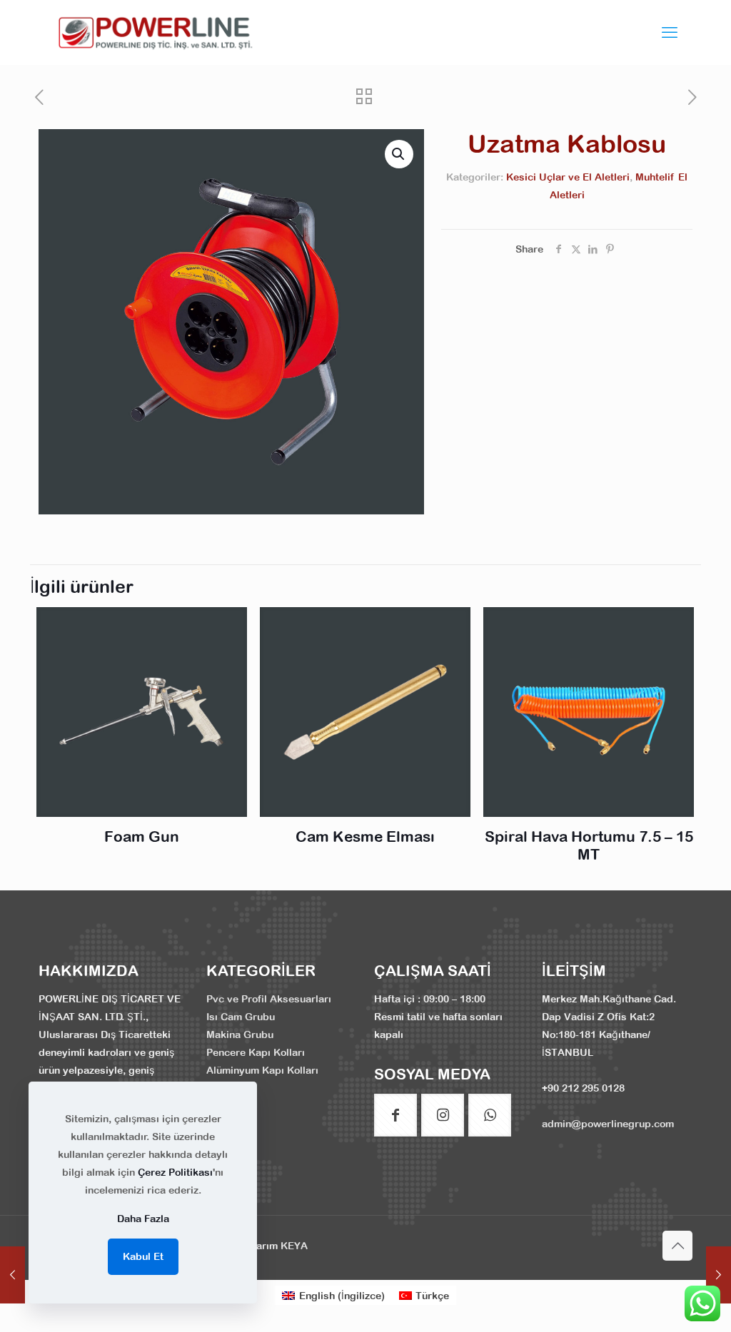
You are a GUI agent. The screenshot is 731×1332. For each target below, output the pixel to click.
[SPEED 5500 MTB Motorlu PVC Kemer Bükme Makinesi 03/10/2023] (12, 1274)
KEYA (294, 1245)
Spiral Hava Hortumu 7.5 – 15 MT (589, 845)
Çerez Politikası (175, 1172)
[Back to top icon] (677, 1246)
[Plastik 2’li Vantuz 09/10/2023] (718, 1274)
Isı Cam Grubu (240, 1016)
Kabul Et (143, 1256)
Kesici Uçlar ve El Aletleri (568, 177)
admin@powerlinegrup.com (608, 1123)
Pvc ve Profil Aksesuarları (268, 999)
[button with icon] (395, 1115)
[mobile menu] (669, 32)
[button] (399, 154)
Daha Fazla (143, 1218)
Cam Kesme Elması (365, 836)
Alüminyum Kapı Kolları (262, 1070)
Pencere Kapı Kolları (255, 1052)
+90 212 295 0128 (583, 1088)
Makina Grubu (239, 1034)
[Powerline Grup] (158, 32)
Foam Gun (141, 836)
